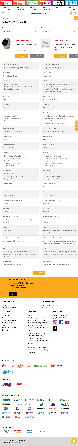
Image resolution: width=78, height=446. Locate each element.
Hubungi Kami (6, 305)
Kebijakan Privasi (7, 323)
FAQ (3, 325)
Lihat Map (44, 323)
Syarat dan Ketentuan (9, 320)
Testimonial (6, 330)
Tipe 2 (42, 28)
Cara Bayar (5, 315)
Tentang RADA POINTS (9, 327)
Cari (76, 18)
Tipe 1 (3, 28)
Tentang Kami (6, 318)
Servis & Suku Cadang (9, 307)
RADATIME (58, 7)
